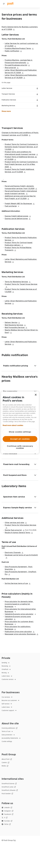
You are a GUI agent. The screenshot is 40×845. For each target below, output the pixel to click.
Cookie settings (7, 741)
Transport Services (8, 94)
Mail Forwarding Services (15, 328)
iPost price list (10, 68)
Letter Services (7, 88)
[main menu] (4, 3)
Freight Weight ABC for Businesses (18, 204)
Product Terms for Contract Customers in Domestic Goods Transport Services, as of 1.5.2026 (21, 146)
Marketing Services (8, 106)
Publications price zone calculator (18, 632)
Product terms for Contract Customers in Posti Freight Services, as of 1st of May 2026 (21, 164)
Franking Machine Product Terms (18, 48)
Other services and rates (14, 523)
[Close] (35, 394)
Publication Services (9, 100)
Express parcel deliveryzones (16, 219)
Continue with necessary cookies (20, 447)
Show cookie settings (20, 432)
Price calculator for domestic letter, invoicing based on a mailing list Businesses (19, 604)
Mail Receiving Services (14, 325)
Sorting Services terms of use (16, 583)
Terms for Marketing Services (16, 282)
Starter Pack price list (13, 530)
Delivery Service (11, 322)
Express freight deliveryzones (16, 216)
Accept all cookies (20, 439)
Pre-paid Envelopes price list (16, 65)
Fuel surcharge (11, 206)
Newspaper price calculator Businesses (20, 634)
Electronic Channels (13, 553)
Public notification (12, 51)
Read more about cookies (13, 425)
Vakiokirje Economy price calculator (19, 614)
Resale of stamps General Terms (17, 533)
